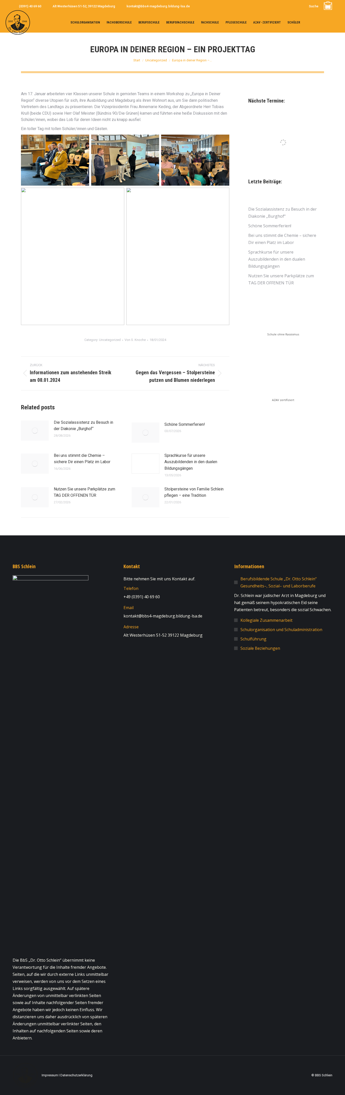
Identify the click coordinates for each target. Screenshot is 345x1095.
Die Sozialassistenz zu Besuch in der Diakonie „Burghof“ (83, 425)
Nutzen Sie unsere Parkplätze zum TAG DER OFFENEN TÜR (84, 492)
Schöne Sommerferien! (184, 424)
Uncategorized (110, 340)
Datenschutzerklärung (76, 1075)
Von (135, 340)
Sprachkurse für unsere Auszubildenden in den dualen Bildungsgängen (190, 462)
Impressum (50, 1075)
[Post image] (35, 430)
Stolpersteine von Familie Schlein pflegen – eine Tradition (194, 492)
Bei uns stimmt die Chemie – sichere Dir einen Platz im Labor (82, 458)
